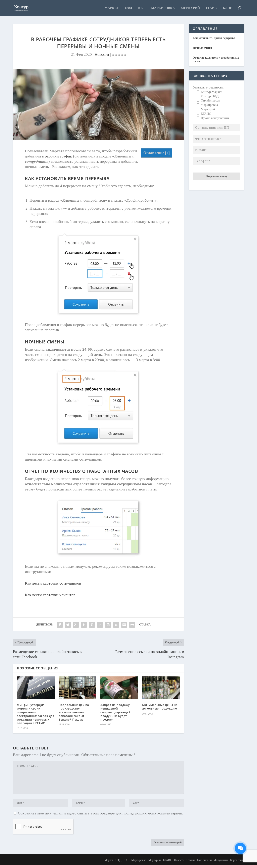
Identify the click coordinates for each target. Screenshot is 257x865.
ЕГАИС (211, 8)
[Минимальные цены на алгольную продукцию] (161, 687)
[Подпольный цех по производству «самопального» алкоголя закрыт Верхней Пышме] (77, 687)
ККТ (141, 8)
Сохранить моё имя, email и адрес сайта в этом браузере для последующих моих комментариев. (100, 813)
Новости (102, 54)
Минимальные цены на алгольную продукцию (159, 706)
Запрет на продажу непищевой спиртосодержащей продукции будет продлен (115, 712)
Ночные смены (202, 47)
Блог (227, 8)
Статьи (191, 860)
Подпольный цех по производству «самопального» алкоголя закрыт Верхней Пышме (74, 712)
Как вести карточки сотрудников (53, 583)
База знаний (204, 860)
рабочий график (58, 156)
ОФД (128, 8)
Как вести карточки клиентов (50, 595)
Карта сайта (237, 860)
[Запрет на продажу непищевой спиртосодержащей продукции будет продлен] (119, 687)
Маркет (112, 8)
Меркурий (190, 8)
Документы (221, 860)
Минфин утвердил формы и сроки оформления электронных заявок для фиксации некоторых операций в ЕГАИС (35, 714)
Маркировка (163, 8)
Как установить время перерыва (214, 38)
